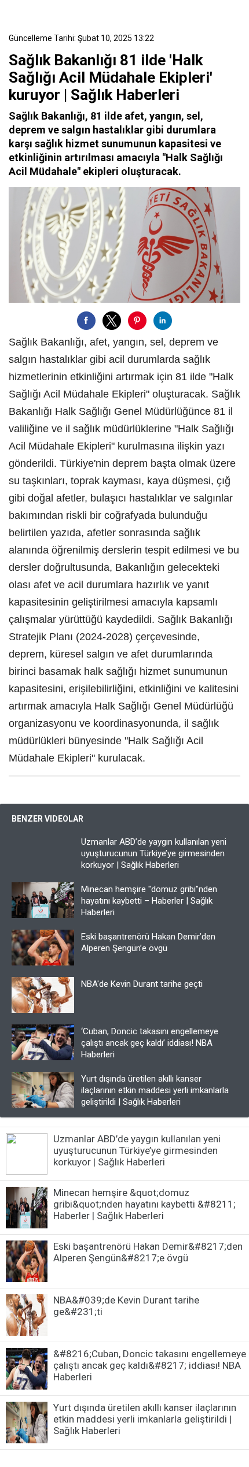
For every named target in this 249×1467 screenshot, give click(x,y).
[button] (86, 320)
